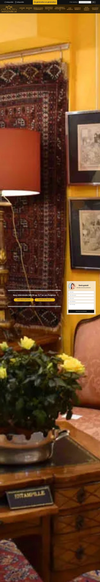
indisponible (9, 2)
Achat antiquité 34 (70, 9)
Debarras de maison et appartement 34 (38, 9)
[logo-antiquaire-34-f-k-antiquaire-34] (9, 8)
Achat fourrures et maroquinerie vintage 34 (60, 9)
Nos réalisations (23, 300)
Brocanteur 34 (29, 9)
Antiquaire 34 (22, 9)
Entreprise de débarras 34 (77, 9)
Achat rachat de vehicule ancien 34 (49, 9)
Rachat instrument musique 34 (86, 9)
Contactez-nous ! (44, 300)
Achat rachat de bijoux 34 (95, 9)
